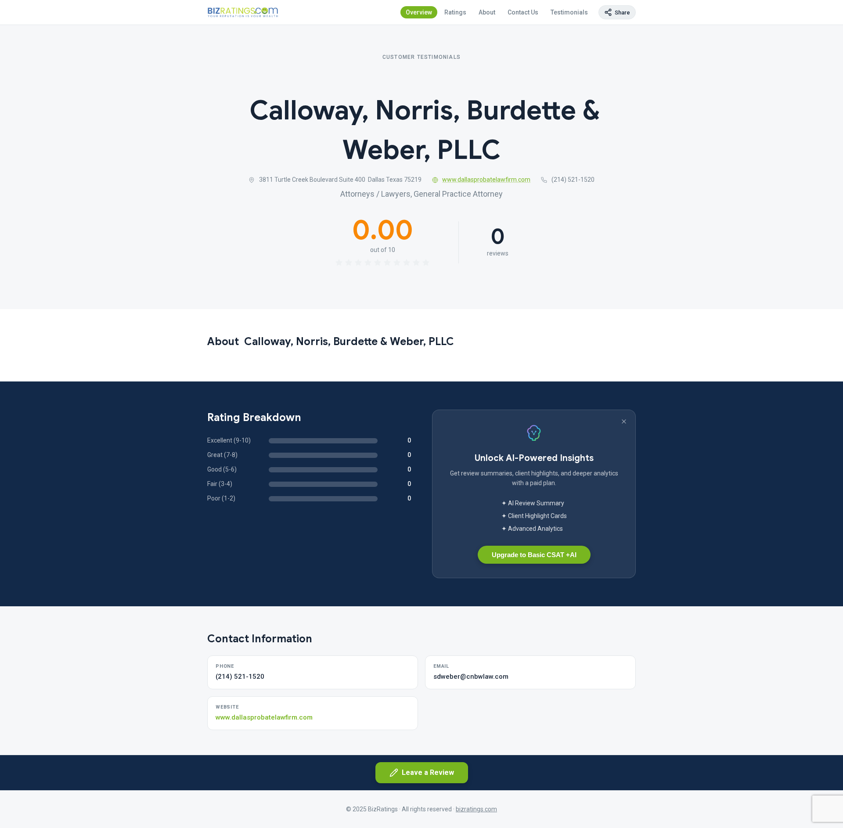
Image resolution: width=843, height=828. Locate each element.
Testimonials (569, 12)
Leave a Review (428, 772)
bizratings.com (476, 809)
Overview (419, 12)
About (487, 12)
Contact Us (523, 12)
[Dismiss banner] (624, 421)
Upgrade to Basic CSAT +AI (534, 554)
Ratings (455, 12)
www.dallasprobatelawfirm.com (486, 179)
